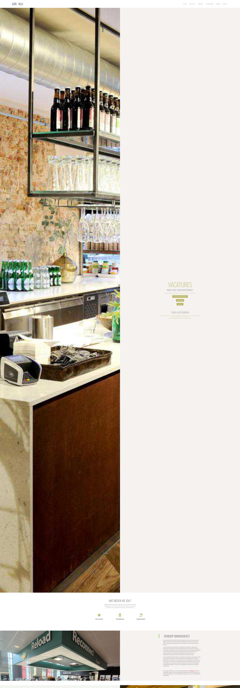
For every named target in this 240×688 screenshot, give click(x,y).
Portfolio (218, 4)
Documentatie (209, 4)
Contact (225, 4)
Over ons (191, 4)
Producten (200, 4)
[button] (237, 1)
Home (184, 4)
